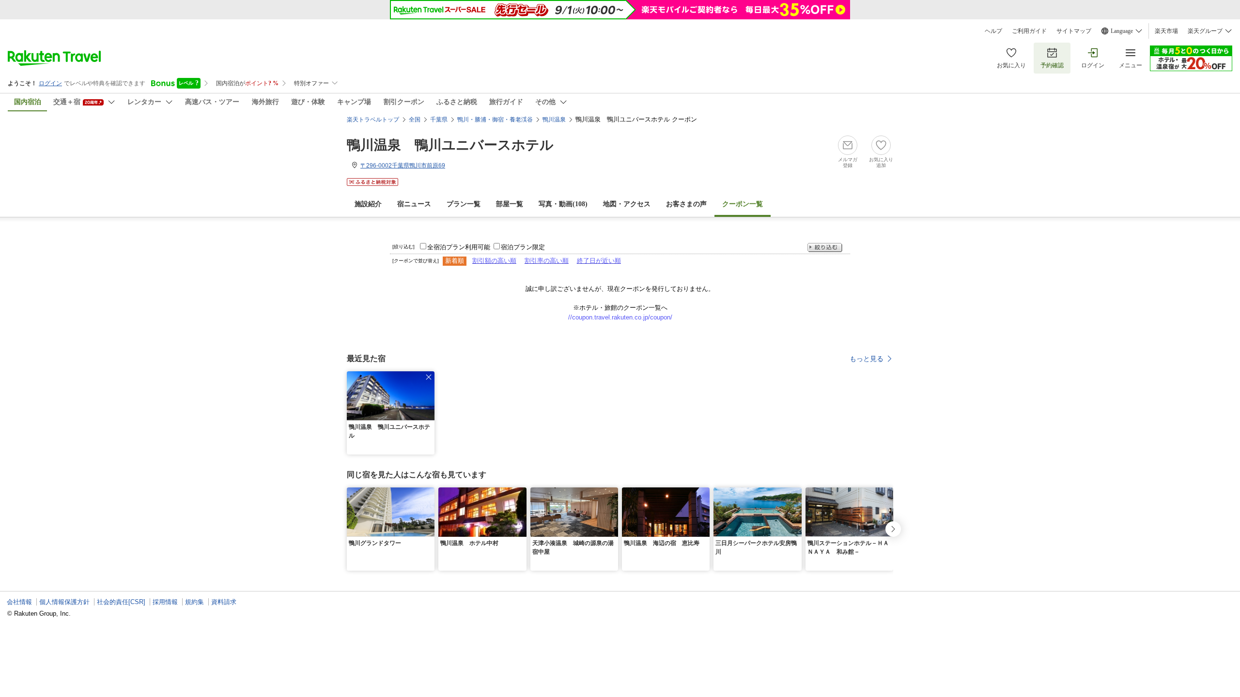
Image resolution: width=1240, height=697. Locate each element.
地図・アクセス (627, 204)
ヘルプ (993, 31)
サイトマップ (1073, 31)
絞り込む (824, 247)
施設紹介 (368, 204)
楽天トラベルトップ (373, 119)
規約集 (194, 602)
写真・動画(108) (563, 204)
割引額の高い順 (494, 260)
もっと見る (867, 359)
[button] (428, 377)
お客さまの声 (686, 204)
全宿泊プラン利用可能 (458, 247)
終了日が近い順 (599, 260)
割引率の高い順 (547, 260)
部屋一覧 (509, 204)
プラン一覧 (463, 204)
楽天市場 (1166, 31)
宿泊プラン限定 (523, 247)
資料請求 (223, 602)
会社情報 (19, 602)
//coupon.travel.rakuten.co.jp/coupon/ (620, 317)
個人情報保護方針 (64, 602)
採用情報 (165, 602)
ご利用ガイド (1029, 31)
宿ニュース (414, 204)
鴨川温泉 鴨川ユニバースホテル (450, 144)
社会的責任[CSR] (121, 602)
